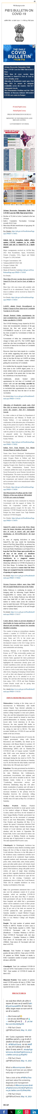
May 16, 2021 (26, 1096)
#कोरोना (18, 1006)
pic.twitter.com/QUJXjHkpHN (19, 1022)
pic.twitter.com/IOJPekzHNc (19, 1090)
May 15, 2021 (26, 1030)
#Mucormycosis (18, 1067)
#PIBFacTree (26, 1077)
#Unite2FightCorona (22, 1052)
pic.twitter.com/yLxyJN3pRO (19, 1053)
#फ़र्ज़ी (30, 1044)
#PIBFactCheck (15, 1044)
